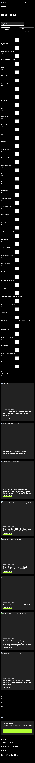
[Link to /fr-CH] (4, 2)
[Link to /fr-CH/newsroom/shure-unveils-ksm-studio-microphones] (17, 519)
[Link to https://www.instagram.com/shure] (7, 755)
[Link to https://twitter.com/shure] (4, 755)
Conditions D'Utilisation (14, 759)
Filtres (7, 29)
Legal (22, 759)
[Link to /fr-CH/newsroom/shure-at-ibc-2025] (17, 593)
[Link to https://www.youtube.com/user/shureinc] (15, 755)
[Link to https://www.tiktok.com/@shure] (17, 755)
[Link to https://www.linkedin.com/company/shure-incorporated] (9, 755)
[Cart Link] (29, 2)
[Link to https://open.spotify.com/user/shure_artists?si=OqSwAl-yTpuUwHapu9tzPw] (12, 755)
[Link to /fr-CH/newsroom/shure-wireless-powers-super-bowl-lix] (17, 671)
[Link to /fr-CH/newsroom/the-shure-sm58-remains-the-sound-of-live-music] (17, 441)
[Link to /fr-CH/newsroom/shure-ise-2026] (17, 556)
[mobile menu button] (33, 2)
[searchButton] (25, 2)
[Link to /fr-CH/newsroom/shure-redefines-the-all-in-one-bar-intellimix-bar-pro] (17, 480)
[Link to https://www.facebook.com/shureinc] (2, 755)
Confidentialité (4, 759)
